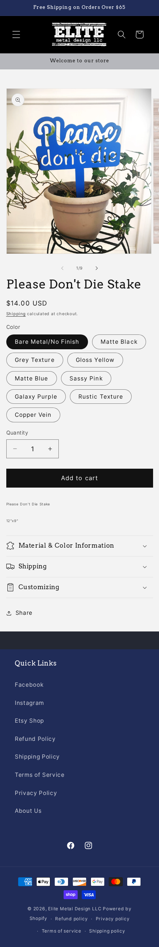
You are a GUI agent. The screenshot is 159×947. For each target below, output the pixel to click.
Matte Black (119, 341)
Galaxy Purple (36, 396)
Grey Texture (35, 359)
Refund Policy (35, 738)
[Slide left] (62, 268)
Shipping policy (107, 931)
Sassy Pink (86, 378)
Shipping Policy (37, 756)
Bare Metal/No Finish (47, 341)
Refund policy (71, 918)
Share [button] (24, 612)
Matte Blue (31, 378)
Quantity (17, 432)
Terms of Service (40, 774)
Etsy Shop (29, 720)
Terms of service (61, 931)
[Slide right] (96, 268)
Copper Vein (33, 414)
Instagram (29, 702)
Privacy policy (113, 918)
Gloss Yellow (95, 359)
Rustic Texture (100, 396)
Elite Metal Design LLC (74, 908)
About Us (28, 810)
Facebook (29, 684)
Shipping (16, 313)
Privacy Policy (36, 792)
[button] (16, 34)
